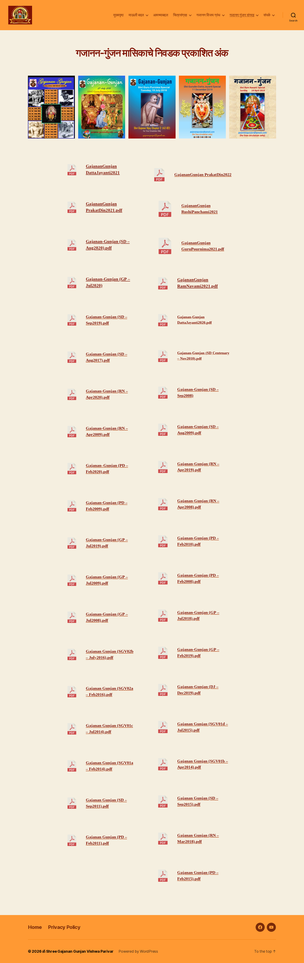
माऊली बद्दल (136, 15)
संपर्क (266, 15)
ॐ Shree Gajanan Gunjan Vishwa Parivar (78, 951)
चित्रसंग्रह (180, 15)
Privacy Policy (64, 927)
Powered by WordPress (138, 951)
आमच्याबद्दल (160, 15)
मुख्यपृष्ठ (118, 15)
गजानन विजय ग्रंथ (208, 15)
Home (35, 927)
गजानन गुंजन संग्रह (242, 15)
